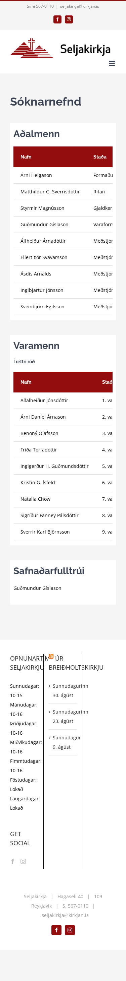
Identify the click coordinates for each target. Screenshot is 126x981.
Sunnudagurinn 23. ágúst (63, 716)
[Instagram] (23, 861)
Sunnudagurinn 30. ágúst (63, 690)
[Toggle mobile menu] (112, 63)
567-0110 (78, 906)
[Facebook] (12, 861)
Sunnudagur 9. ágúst (63, 742)
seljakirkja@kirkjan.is (79, 6)
